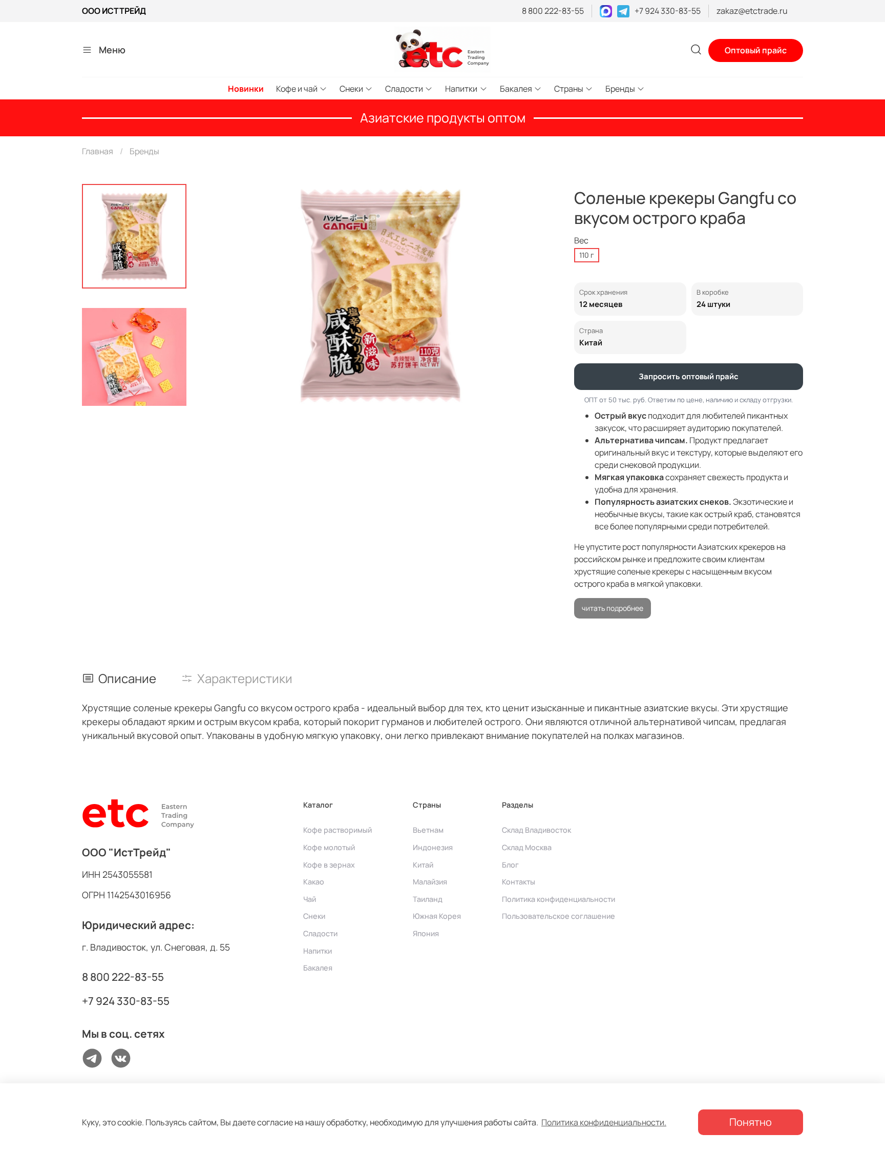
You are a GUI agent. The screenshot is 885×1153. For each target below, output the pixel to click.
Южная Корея (437, 916)
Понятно (750, 1122)
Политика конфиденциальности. (603, 1122)
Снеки (351, 88)
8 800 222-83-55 (553, 10)
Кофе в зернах (329, 865)
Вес (581, 240)
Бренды (620, 88)
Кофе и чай (297, 88)
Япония (426, 933)
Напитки (461, 88)
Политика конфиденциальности (558, 899)
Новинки (246, 88)
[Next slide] (134, 392)
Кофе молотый (329, 847)
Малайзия (430, 882)
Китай (423, 865)
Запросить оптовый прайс (689, 376)
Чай (309, 899)
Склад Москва (527, 847)
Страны (568, 88)
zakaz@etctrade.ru (752, 10)
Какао (313, 882)
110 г (586, 255)
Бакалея (516, 88)
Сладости (404, 88)
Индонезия (433, 847)
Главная (97, 151)
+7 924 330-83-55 (668, 10)
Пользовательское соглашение (558, 916)
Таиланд (427, 899)
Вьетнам (428, 830)
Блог (510, 865)
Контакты (518, 882)
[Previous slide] (223, 295)
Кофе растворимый (337, 830)
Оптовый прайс (756, 50)
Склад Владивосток (536, 830)
